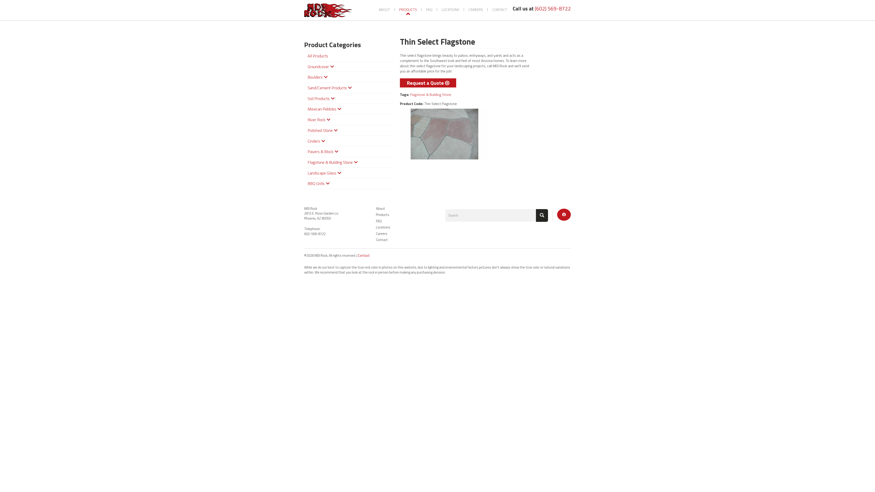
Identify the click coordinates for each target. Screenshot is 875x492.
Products (408, 9)
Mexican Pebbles (322, 109)
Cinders (314, 141)
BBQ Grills (316, 183)
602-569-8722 (315, 233)
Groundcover (318, 67)
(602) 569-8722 (553, 9)
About (384, 9)
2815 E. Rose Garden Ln (321, 213)
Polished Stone (320, 130)
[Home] (329, 10)
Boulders (315, 77)
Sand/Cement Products (327, 88)
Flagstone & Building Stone (330, 162)
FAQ (429, 9)
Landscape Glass (322, 173)
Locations (450, 9)
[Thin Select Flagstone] (444, 134)
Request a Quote (425, 83)
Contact (499, 9)
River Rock (316, 120)
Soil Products (319, 98)
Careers (475, 9)
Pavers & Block (320, 152)
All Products (318, 56)
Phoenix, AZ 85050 (317, 218)
